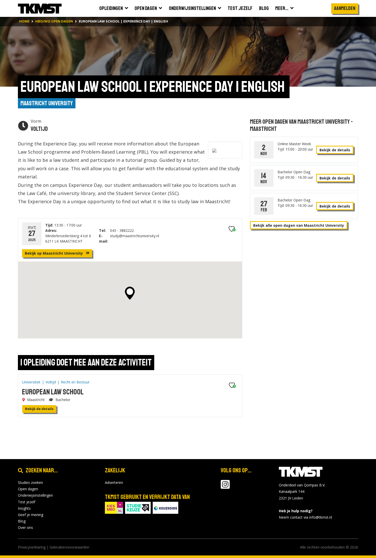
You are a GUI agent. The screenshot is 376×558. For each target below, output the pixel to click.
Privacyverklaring (32, 547)
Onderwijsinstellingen (35, 495)
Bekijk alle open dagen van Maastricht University (298, 225)
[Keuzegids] (165, 507)
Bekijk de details (39, 408)
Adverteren (114, 482)
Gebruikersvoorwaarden (69, 547)
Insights (24, 508)
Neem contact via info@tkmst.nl (305, 517)
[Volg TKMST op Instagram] (225, 486)
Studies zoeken (30, 482)
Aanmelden (344, 8)
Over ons (25, 527)
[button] (130, 293)
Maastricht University (46, 103)
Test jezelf (26, 501)
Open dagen (28, 488)
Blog (22, 521)
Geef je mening (30, 514)
